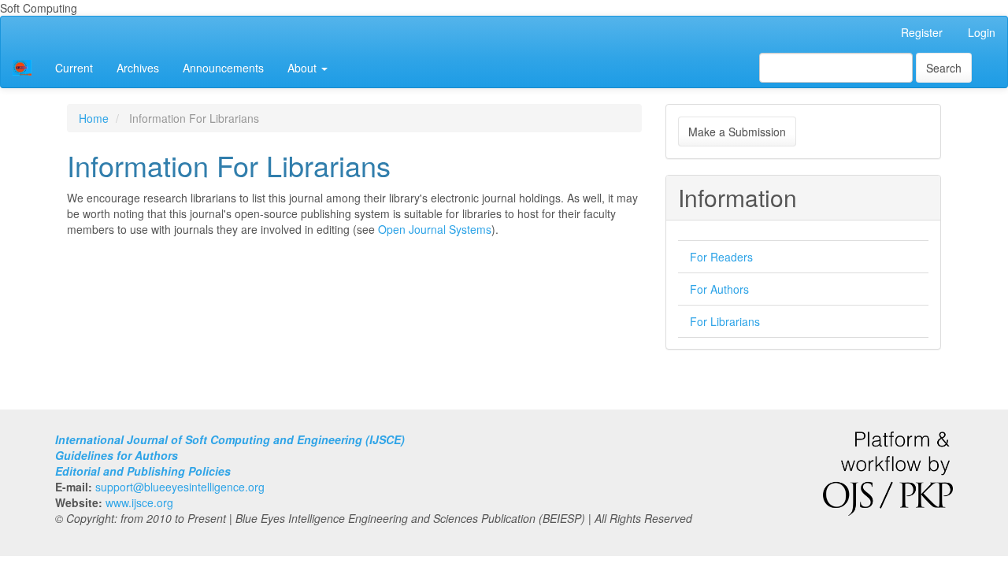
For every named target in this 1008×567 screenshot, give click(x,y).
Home (94, 118)
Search (944, 68)
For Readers (721, 257)
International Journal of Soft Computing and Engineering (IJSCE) (230, 439)
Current (74, 68)
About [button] (303, 68)
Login (981, 32)
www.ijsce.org (139, 502)
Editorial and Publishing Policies (143, 471)
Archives (138, 68)
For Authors (719, 289)
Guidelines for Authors (116, 455)
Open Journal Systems (434, 229)
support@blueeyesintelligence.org (180, 487)
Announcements (223, 68)
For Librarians (725, 321)
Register (922, 32)
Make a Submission (737, 131)
